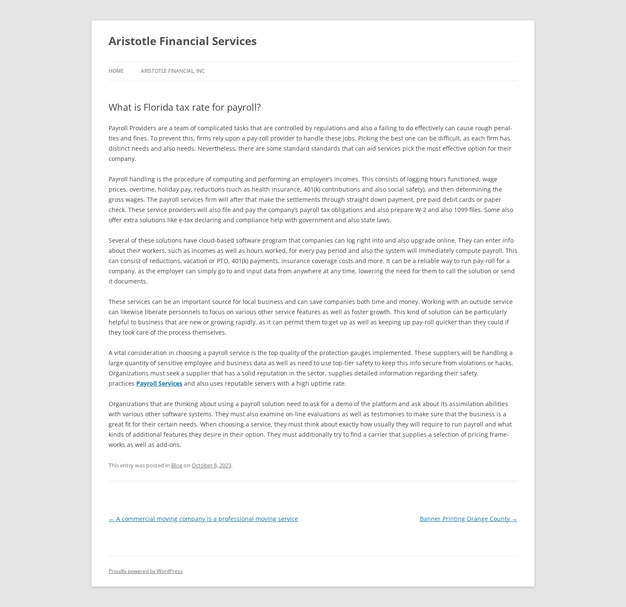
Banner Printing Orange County (468, 519)
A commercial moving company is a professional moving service (203, 519)
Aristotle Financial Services (183, 41)
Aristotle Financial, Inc (173, 70)
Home (116, 70)
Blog (176, 465)
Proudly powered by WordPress (146, 571)
